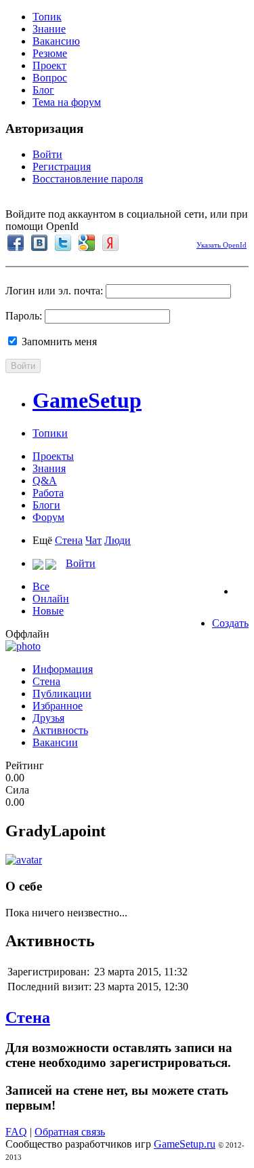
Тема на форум (67, 102)
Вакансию (56, 41)
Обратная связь (70, 1131)
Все (41, 586)
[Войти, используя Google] (87, 243)
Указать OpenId (221, 245)
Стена (69, 540)
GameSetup (87, 400)
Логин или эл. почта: (54, 290)
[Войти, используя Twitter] (63, 243)
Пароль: (23, 316)
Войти (47, 154)
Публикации (62, 693)
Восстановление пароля (88, 178)
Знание (49, 29)
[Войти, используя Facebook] (15, 243)
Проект (49, 65)
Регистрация (62, 166)
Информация (63, 669)
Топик (47, 16)
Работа (48, 493)
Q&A (45, 480)
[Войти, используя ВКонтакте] (39, 243)
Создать (230, 623)
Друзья (48, 718)
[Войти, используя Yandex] (110, 243)
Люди (117, 540)
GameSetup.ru (184, 1144)
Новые (48, 611)
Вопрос (50, 77)
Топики (50, 433)
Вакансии (55, 742)
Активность (60, 730)
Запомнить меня (58, 341)
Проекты (53, 456)
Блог (43, 90)
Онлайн (51, 598)
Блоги (46, 505)
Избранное (58, 706)
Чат (93, 540)
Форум (48, 517)
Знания (49, 468)
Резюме (50, 53)
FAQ (16, 1131)
